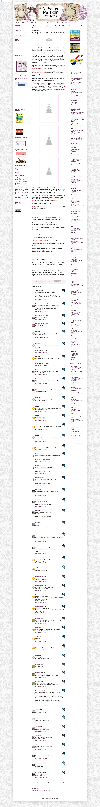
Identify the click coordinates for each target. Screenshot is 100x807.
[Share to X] (57, 281)
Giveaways (38, 282)
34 (63, 635)
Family (23, 179)
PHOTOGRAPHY (33, 22)
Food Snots (74, 359)
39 (63, 680)
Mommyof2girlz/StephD (42, 281)
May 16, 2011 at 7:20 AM (40, 327)
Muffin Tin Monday (21, 186)
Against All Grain (75, 284)
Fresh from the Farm (76, 190)
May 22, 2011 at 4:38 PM (40, 712)
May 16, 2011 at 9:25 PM (40, 449)
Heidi (36, 331)
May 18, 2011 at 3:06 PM (40, 541)
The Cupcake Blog (75, 302)
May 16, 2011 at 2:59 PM (40, 411)
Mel (36, 406)
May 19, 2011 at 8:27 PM (40, 623)
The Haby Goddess (75, 179)
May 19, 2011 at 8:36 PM (40, 632)
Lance (36, 397)
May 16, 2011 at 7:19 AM (40, 319)
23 (63, 521)
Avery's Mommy (39, 753)
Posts (18, 33)
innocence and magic (40, 303)
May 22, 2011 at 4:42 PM (40, 731)
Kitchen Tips (19, 184)
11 (63, 396)
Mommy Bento (18, 186)
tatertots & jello (74, 95)
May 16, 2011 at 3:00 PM (40, 420)
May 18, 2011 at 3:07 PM (40, 553)
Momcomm (73, 118)
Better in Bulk (74, 102)
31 (63, 605)
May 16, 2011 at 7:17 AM (40, 311)
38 (63, 671)
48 (63, 771)
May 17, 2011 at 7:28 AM (40, 461)
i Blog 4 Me (73, 409)
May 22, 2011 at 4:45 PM (40, 740)
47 (63, 762)
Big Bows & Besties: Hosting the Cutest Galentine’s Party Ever (77, 98)
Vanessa (37, 369)
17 (63, 452)
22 (63, 509)
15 (63, 434)
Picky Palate (74, 259)
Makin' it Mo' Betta (75, 324)
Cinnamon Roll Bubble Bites (76, 260)
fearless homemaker (75, 253)
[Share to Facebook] (58, 281)
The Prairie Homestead (76, 78)
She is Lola (73, 153)
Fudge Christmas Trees (75, 309)
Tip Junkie (73, 91)
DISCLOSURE (64, 22)
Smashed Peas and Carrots (77, 72)
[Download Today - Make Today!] (21, 169)
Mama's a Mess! (75, 184)
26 (63, 557)
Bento (22, 175)
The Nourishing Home (76, 312)
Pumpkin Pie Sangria (75, 345)
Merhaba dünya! (74, 103)
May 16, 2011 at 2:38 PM (40, 402)
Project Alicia (74, 424)
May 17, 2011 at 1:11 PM (40, 495)
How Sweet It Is (74, 223)
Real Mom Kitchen (75, 219)
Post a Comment (37, 779)
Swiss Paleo (74, 330)
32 (63, 617)
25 (63, 545)
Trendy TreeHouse (75, 200)
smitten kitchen (74, 241)
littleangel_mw (38, 618)
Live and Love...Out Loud (77, 445)
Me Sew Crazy (74, 213)
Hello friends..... (74, 191)
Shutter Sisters (74, 447)
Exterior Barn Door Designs (76, 154)
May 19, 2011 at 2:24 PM (40, 562)
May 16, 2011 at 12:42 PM (41, 393)
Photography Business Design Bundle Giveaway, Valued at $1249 (77, 427)
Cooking (19, 178)
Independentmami (39, 557)
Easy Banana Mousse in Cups (77, 229)
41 (63, 708)
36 (63, 654)
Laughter (25, 184)
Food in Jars (74, 273)
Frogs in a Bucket (75, 169)
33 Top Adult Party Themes (76, 92)
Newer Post (35, 782)
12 (63, 405)
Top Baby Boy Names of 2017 (77, 176)
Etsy (16, 179)
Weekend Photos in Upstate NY (77, 205)
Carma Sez (73, 174)
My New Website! (74, 336)
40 (63, 689)
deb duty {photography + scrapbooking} (77, 414)
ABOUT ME (24, 22)
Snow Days (73, 341)
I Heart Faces (74, 403)
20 (63, 488)
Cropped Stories (75, 419)
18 (63, 464)
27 (63, 566)
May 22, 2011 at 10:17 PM (41, 768)
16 (63, 445)
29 (63, 584)
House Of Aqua (74, 353)
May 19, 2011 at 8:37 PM (40, 650)
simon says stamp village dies (77, 416)
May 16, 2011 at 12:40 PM (41, 374)
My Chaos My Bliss (75, 392)
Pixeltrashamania (75, 204)
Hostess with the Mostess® (77, 112)
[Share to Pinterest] (60, 281)
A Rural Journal (74, 438)
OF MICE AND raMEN (76, 82)
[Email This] (55, 281)
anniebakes (74, 349)
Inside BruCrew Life (75, 237)
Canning (26, 177)
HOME (17, 22)
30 (63, 593)
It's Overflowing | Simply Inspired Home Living (76, 436)
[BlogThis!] (56, 281)
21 (63, 499)
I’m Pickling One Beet (75, 79)
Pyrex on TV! (73, 150)
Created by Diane (75, 228)
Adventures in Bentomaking (74, 291)
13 (63, 414)
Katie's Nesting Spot (76, 158)
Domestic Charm (75, 194)
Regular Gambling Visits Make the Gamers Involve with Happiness (77, 395)
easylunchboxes (19, 199)
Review (42, 282)
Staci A (37, 627)
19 (63, 476)
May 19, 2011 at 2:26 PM (40, 602)
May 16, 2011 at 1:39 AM (40, 299)
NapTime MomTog (75, 382)
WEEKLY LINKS (72, 22)
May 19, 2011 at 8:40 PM (40, 668)
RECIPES (49, 22)
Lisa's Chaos (74, 387)
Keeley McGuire (74, 317)
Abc (72, 265)
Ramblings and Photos (76, 433)
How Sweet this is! (75, 440)
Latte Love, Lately (74, 354)
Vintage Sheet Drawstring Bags (77, 88)
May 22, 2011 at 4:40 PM (40, 722)
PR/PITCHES (56, 22)
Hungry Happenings (75, 307)
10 (63, 387)
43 (63, 725)
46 (63, 753)
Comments (19, 35)
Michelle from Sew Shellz (41, 690)
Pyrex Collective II (75, 149)
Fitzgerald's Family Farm (76, 137)
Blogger (55, 798)
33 (63, 626)
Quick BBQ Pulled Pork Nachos (77, 220)
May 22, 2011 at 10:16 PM (41, 758)
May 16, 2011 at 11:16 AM (41, 365)
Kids (27, 183)
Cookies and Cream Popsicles (77, 238)
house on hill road (75, 163)
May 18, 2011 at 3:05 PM (40, 518)
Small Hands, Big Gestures (76, 83)
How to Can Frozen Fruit (76, 274)
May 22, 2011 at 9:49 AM (40, 704)
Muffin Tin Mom (74, 296)
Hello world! (73, 270)
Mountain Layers (74, 373)
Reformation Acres (75, 123)
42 (63, 716)
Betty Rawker (74, 335)
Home (49, 782)
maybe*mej (73, 399)
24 (63, 533)
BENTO (42, 22)
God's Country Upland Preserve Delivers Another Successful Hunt (77, 139)
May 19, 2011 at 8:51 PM (40, 677)
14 (63, 424)
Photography (19, 189)
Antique (16, 175)
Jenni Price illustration (76, 340)
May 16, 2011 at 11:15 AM (41, 339)
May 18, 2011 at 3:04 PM (40, 506)
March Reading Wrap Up (76, 383)
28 (63, 575)
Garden (16, 181)
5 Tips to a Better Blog (75, 410)
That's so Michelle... (75, 344)
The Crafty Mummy (75, 143)
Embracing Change (75, 209)
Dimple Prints (74, 107)
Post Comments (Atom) (43, 785)
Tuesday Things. (74, 225)
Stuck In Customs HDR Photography (76, 372)
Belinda (37, 499)
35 (63, 645)
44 (63, 734)
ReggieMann (38, 453)
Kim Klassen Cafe (75, 377)
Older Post (63, 782)
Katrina (37, 489)
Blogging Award (18, 177)
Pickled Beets (74, 233)
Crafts (25, 178)
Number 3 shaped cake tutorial (77, 201)
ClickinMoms (74, 366)
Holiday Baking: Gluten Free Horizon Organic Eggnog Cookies (76, 320)
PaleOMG (73, 357)
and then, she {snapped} (77, 442)
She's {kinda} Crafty (75, 211)
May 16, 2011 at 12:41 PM (41, 383)
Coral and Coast (75, 431)
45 (63, 743)
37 (63, 663)
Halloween (21, 183)
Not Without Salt (75, 269)
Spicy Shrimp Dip (74, 350)
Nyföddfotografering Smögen (76, 400)
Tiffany (37, 709)
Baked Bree (73, 232)
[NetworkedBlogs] (22, 83)
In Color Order (74, 87)
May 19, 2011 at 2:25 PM (40, 581)
